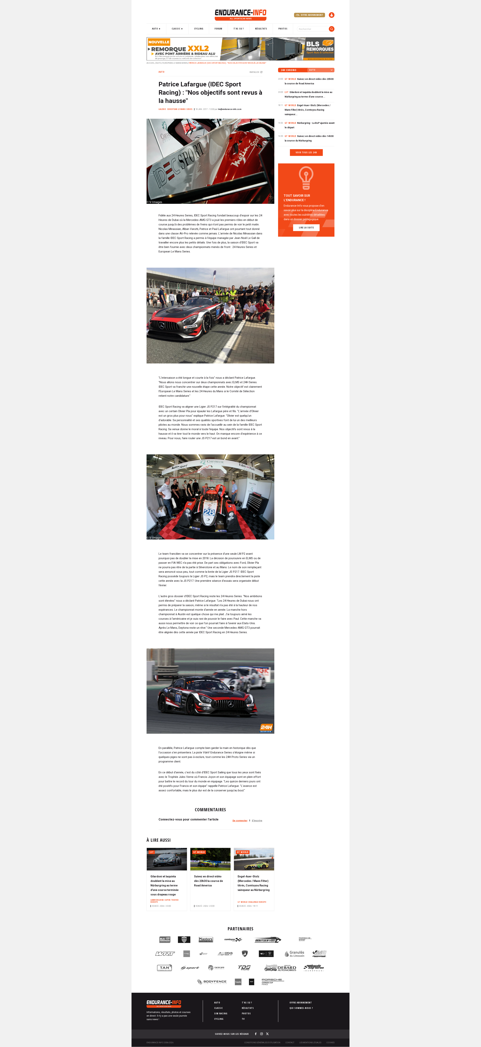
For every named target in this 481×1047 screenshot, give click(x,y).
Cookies (330, 1043)
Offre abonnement (311, 15)
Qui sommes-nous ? (301, 1008)
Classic (176, 28)
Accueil (151, 63)
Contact (289, 1043)
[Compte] (331, 15)
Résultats (261, 28)
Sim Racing (220, 1013)
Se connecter (239, 820)
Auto (155, 28)
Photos (282, 28)
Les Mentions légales (310, 1043)
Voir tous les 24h (306, 152)
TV (243, 1019)
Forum (218, 28)
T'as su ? (239, 28)
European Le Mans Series (175, 63)
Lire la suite (306, 227)
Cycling (198, 28)
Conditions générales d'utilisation (262, 1043)
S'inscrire (257, 820)
